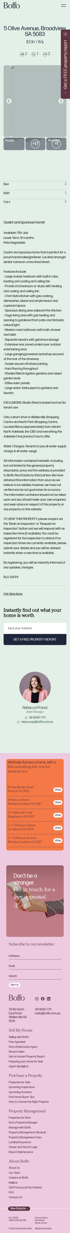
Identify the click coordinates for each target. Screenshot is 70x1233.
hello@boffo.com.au (47, 1013)
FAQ (11, 1192)
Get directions (13, 594)
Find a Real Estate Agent (23, 1047)
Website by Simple (43, 1228)
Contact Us (15, 1197)
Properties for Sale (19, 1082)
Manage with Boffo (20, 1127)
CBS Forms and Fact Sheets (25, 1187)
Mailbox (13, 1183)
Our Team (14, 1173)
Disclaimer (40, 1220)
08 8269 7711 (37, 717)
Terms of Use (41, 1223)
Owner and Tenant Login (23, 1147)
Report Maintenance (21, 1152)
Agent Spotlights (18, 1066)
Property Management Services (27, 1132)
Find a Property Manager (23, 1122)
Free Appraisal (17, 1042)
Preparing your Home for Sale (26, 1061)
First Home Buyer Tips (21, 1097)
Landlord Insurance (20, 1142)
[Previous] (9, 101)
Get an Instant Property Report (27, 1056)
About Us (14, 1168)
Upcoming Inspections (22, 1087)
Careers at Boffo (18, 1178)
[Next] (60, 101)
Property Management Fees (25, 1137)
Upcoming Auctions (20, 1092)
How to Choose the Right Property (29, 1102)
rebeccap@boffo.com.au (37, 722)
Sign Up (14, 984)
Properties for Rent (20, 1118)
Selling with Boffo (19, 1037)
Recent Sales (16, 1052)
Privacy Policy (41, 1218)
